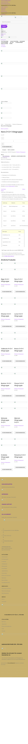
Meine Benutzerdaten (6, 588)
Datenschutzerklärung (6, 626)
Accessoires (4, 573)
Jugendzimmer (5, 570)
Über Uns (4, 621)
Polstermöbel (4, 556)
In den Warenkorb (6, 146)
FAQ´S (3, 599)
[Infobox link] (14, 338)
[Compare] (2, 276)
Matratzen (4, 577)
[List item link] (14, 536)
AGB (3, 628)
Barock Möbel (4, 580)
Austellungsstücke (6, 582)
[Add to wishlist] (2, 288)
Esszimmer (4, 561)
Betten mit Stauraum (6, 575)
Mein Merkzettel (5, 593)
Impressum (4, 624)
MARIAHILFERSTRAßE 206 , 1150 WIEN (12, 644)
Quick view (2, 294)
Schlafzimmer (4, 563)
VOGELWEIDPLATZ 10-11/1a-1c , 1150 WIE (13, 614)
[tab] (6, 156)
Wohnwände (4, 566)
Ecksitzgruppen (5, 559)
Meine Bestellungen (6, 590)
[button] (7, 291)
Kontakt (3, 631)
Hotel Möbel (4, 568)
